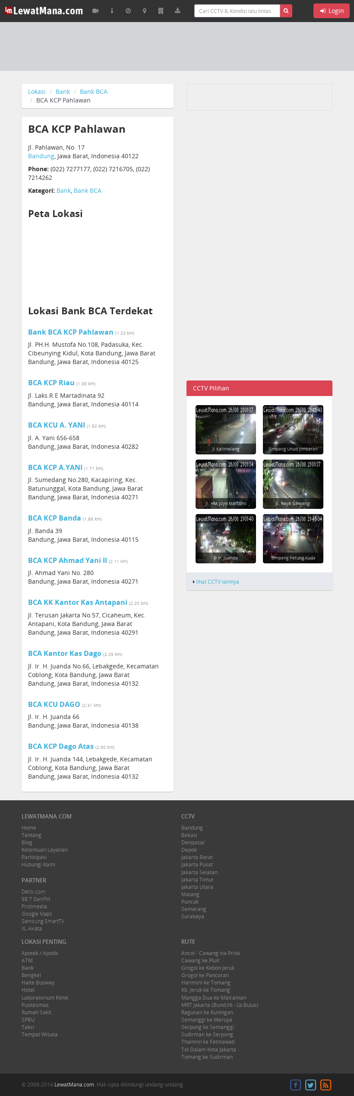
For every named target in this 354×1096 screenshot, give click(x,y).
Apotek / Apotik (40, 953)
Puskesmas (35, 1005)
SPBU (28, 1019)
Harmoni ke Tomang (206, 982)
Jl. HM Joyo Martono (226, 503)
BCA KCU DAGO (54, 704)
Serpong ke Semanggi (207, 1027)
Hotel (28, 990)
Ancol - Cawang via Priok (210, 953)
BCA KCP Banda (54, 518)
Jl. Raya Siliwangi (293, 503)
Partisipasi (34, 857)
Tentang (31, 835)
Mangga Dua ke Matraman (213, 997)
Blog (27, 842)
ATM (27, 960)
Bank (63, 91)
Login (335, 10)
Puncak (190, 901)
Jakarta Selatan (199, 872)
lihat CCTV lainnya (217, 581)
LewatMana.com (74, 1084)
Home (29, 827)
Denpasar (193, 842)
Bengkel (31, 975)
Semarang (193, 909)
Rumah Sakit (36, 1012)
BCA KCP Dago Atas (61, 746)
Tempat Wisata (40, 1034)
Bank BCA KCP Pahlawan (71, 332)
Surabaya (192, 916)
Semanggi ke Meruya (206, 1019)
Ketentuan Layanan (45, 849)
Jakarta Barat (197, 857)
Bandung (41, 156)
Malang (190, 894)
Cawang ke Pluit (200, 960)
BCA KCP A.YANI (55, 467)
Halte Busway (38, 982)
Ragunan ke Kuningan (207, 1012)
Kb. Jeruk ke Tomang (205, 990)
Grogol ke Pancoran (205, 975)
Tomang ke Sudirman (207, 1057)
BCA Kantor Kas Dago (64, 653)
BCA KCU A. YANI (56, 425)
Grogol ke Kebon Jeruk (207, 967)
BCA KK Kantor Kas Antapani (77, 602)
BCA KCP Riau (51, 382)
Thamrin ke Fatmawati (208, 1041)
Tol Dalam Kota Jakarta (208, 1049)
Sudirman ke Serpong (207, 1034)
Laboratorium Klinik (45, 997)
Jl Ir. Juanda (226, 558)
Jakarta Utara (197, 887)
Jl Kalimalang (225, 449)
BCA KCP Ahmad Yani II (67, 560)
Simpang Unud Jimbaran (293, 449)
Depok (189, 849)
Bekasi (189, 835)
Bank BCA (93, 91)
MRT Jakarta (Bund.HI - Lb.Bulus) (220, 1005)
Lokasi (37, 91)
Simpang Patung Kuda (293, 558)
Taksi (28, 1027)
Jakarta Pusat (197, 864)
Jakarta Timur (197, 879)
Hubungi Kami (38, 864)
